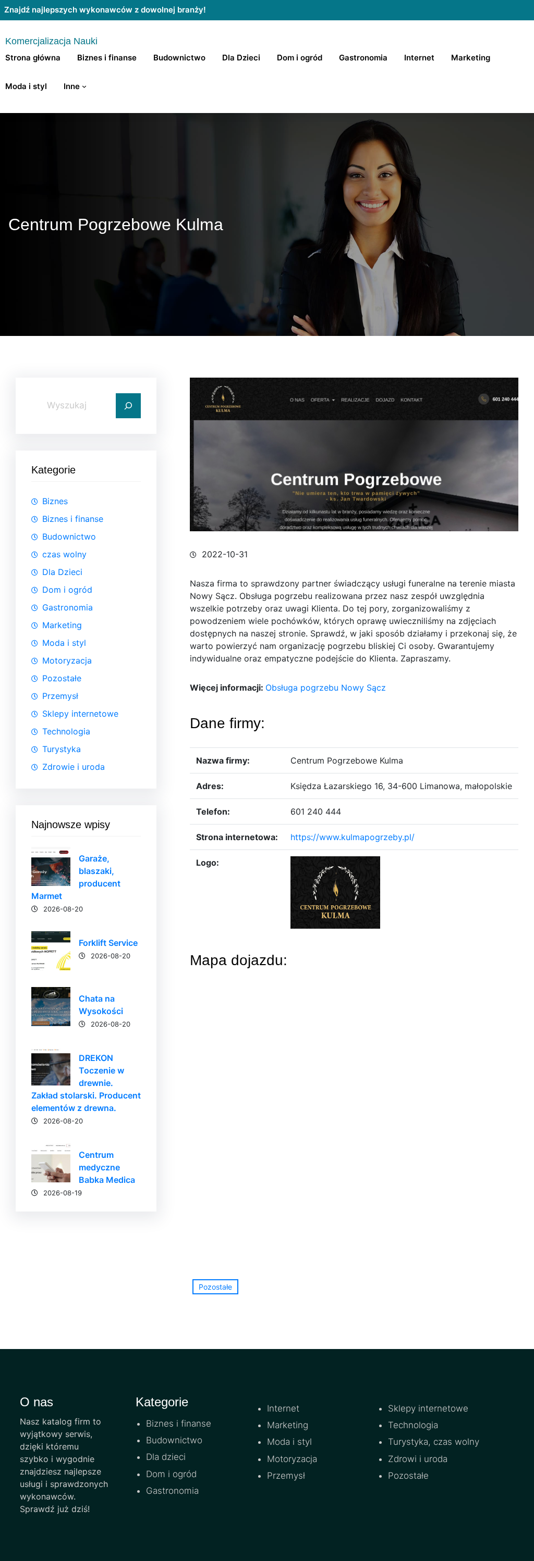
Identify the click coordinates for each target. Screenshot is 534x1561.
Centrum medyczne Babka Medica (107, 1167)
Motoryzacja (67, 660)
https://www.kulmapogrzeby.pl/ (352, 837)
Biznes (55, 501)
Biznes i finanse (72, 519)
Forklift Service (108, 943)
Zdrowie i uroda (73, 766)
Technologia (66, 731)
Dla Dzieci (62, 572)
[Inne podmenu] (84, 86)
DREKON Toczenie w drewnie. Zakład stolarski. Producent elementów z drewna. (86, 1083)
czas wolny (64, 554)
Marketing (62, 625)
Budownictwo (69, 536)
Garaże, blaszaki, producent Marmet (75, 877)
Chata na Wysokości (101, 1004)
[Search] (128, 405)
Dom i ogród (67, 589)
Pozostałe (61, 678)
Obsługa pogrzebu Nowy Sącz (325, 687)
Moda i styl (64, 643)
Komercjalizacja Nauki (51, 41)
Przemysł (60, 696)
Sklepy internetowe (80, 713)
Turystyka (61, 749)
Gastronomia (67, 607)
